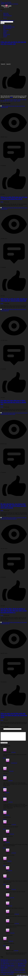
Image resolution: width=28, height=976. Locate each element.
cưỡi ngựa (6, 963)
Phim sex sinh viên (7, 28)
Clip (23, 961)
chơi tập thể (20, 961)
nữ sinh (10, 969)
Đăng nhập (11, 20)
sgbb (20, 970)
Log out (5, 18)
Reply (4, 758)
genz (23, 99)
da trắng (19, 99)
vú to (4, 974)
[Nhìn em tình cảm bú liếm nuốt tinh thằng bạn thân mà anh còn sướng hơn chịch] (14, 623)
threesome (16, 972)
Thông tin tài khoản (7, 15)
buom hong (10, 960)
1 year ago (13, 752)
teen (8, 100)
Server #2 (8, 64)
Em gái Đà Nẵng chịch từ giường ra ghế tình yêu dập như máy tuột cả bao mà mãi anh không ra (14, 610)
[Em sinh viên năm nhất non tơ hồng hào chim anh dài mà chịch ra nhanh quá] (14, 310)
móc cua (22, 967)
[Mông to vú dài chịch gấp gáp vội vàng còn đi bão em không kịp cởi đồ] (14, 107)
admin (2, 201)
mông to (3, 970)
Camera (5, 31)
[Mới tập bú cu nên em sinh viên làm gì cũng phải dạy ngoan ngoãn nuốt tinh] (14, 209)
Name (2, 729)
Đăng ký (7, 20)
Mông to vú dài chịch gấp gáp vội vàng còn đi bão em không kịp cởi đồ (14, 198)
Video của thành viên (8, 26)
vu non (14, 100)
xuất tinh (11, 974)
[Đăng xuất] (10, 2)
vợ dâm (7, 974)
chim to (13, 961)
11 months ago (14, 762)
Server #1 (3, 64)
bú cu (12, 99)
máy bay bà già (14, 967)
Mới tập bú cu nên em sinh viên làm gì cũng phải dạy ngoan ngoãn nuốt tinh (14, 299)
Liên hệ (5, 36)
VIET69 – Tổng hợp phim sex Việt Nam (9, 3)
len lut (9, 967)
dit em (25, 963)
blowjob (8, 99)
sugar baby (7, 972)
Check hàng (5, 30)
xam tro (18, 100)
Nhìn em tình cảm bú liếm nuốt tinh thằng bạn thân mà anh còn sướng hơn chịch (14, 715)
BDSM (4, 33)
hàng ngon (16, 965)
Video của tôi (6, 14)
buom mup (15, 960)
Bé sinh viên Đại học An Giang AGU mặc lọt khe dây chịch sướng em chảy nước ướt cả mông (13, 505)
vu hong (11, 100)
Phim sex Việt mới (7, 25)
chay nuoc (10, 961)
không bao (21, 965)
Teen (4, 29)
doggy (3, 965)
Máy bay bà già (6, 34)
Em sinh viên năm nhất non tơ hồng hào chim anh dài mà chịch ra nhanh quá (13, 402)
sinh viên (4, 100)
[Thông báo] (8, 2)
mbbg (11, 967)
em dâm (7, 965)
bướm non (5, 961)
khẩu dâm (4, 968)
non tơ (7, 969)
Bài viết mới (21, 960)
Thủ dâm (5, 35)
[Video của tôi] (9, 2)
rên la (17, 970)
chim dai (15, 99)
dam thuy (16, 963)
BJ (5, 99)
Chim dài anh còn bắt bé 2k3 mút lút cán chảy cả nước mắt (13, 43)
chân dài (16, 961)
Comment (3, 731)
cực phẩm (11, 963)
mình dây (19, 967)
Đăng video (5, 13)
